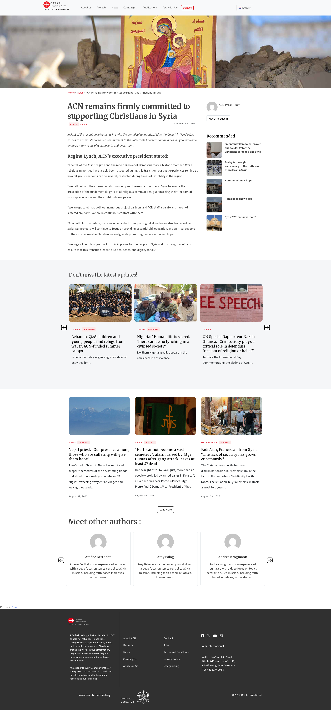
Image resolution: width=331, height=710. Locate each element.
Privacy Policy (172, 659)
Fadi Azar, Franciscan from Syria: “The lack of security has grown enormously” (229, 454)
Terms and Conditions (176, 652)
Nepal (84, 442)
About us (86, 7)
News (115, 7)
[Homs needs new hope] (214, 186)
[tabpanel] (100, 328)
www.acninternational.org (95, 695)
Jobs (166, 645)
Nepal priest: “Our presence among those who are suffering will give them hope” (99, 454)
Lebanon (89, 329)
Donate (187, 8)
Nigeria (153, 329)
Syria (225, 442)
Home (71, 93)
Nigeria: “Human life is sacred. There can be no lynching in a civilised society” (163, 341)
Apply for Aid (170, 7)
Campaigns (130, 7)
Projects (102, 7)
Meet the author (218, 119)
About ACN (129, 638)
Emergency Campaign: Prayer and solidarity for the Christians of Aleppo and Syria (243, 148)
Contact (168, 638)
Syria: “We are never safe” (240, 217)
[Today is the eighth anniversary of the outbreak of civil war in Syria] (214, 168)
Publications (150, 7)
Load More (165, 510)
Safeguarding (171, 666)
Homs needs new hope (238, 180)
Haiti (150, 442)
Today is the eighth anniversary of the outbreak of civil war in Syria (242, 166)
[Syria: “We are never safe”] (214, 223)
